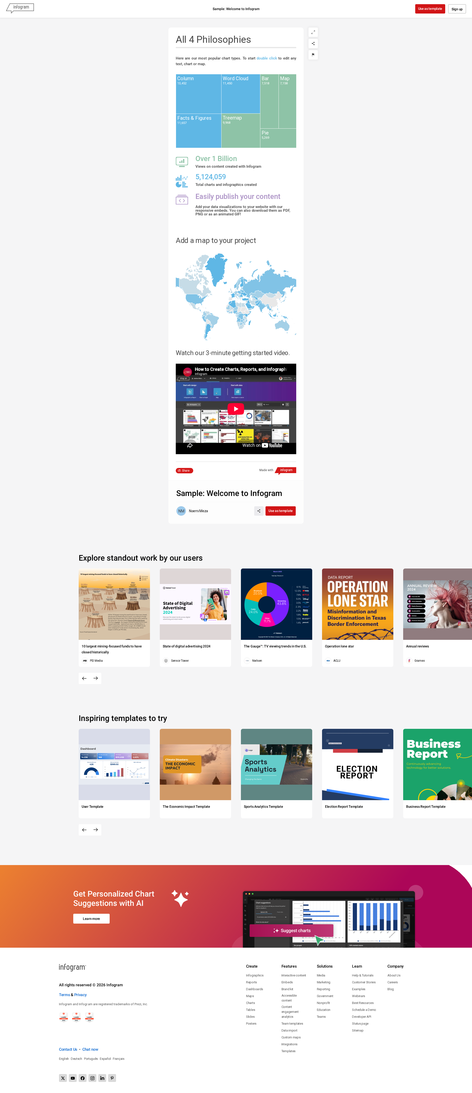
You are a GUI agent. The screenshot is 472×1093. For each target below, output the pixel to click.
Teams (321, 1016)
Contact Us (68, 1049)
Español (105, 1059)
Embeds (287, 982)
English (64, 1059)
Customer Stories (363, 982)
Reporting (323, 989)
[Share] (313, 43)
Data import (289, 1030)
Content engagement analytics (290, 1011)
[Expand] (313, 32)
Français (118, 1059)
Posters (251, 1023)
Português (91, 1059)
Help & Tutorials (362, 975)
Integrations (289, 1044)
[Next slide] (95, 678)
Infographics (254, 975)
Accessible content (289, 998)
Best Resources (362, 1003)
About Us (393, 975)
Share (186, 470)
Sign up (457, 9)
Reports (251, 982)
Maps (250, 996)
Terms (64, 994)
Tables (250, 1010)
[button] (270, 285)
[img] (198, 94)
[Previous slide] (84, 678)
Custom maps (291, 1037)
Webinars (358, 996)
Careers (392, 982)
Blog (390, 989)
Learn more (91, 919)
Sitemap (357, 1030)
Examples (358, 989)
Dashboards (254, 989)
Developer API (361, 1016)
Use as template (430, 9)
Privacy (80, 994)
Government (325, 996)
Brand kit (287, 989)
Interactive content (293, 975)
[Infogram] (20, 8)
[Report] (313, 55)
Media (321, 975)
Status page (360, 1023)
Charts (250, 1003)
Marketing (323, 982)
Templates (288, 1051)
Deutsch (76, 1059)
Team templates (292, 1023)
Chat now (90, 1049)
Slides (250, 1016)
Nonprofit (323, 1003)
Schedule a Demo (364, 1010)
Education (323, 1010)
